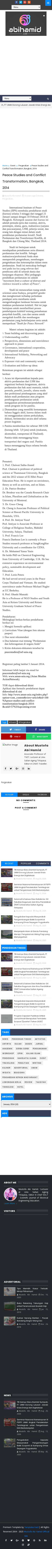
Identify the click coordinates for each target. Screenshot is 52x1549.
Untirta (6, 1044)
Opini (20, 1053)
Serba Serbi (22, 1048)
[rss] (29, 2)
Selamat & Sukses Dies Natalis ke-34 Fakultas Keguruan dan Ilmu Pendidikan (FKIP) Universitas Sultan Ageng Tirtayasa (32, 903)
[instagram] (23, 1544)
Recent (9, 863)
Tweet (17, 729)
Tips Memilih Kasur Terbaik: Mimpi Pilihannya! (32, 1290)
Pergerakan (23, 165)
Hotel (20, 1087)
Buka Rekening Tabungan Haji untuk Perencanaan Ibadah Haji (32, 1304)
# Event (12, 722)
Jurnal (39, 1044)
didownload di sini (12, 691)
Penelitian (23, 1063)
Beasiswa (19, 1072)
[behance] (45, 1540)
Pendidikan (8, 1058)
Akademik (7, 1048)
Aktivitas (40, 1039)
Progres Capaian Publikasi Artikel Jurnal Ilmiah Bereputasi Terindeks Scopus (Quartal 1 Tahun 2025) (30, 1018)
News (5, 1039)
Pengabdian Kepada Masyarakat (20, 1077)
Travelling (8, 1063)
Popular (26, 863)
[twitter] (20, 2)
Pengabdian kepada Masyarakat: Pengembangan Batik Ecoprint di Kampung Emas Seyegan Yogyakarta (31, 919)
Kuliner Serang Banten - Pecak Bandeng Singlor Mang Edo (32, 1319)
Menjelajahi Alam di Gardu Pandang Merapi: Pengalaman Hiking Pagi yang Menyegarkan (32, 934)
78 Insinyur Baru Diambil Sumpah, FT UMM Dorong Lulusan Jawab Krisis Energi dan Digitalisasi (30, 872)
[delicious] (28, 1544)
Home (5, 165)
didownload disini (24, 685)
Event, (40, 195)
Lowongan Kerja (11, 1082)
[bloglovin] (28, 1540)
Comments (42, 863)
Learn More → (10, 1203)
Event (12, 165)
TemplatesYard (31, 1527)
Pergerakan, (7, 198)
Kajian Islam (33, 1053)
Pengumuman (40, 1048)
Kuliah (18, 1044)
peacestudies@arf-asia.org (18, 652)
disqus (26, 794)
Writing (36, 1063)
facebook (42, 794)
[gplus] (24, 2)
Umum (34, 1068)
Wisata (6, 1072)
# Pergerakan (25, 722)
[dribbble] (34, 1540)
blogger (9, 794)
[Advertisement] (26, 67)
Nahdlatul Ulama (27, 1058)
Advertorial (21, 1068)
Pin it (17, 736)
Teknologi (8, 1087)
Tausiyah (41, 1082)
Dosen (28, 1044)
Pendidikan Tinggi (21, 1039)
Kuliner (6, 1068)
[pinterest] (23, 1540)
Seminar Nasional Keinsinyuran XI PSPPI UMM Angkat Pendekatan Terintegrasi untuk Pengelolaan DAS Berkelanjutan (32, 887)
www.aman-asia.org (19, 676)
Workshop (8, 1053)
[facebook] (16, 2)
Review (28, 1082)
